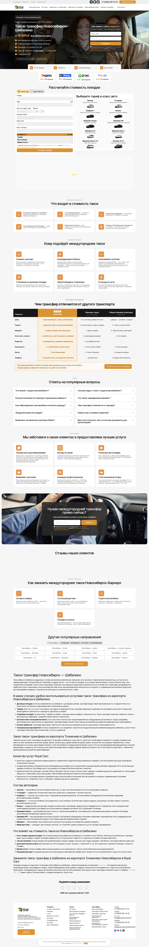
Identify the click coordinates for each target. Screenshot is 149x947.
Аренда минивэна (75, 921)
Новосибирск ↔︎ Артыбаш (29, 653)
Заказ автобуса (74, 923)
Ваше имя (20, 121)
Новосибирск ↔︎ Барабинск (59, 658)
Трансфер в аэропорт (99, 914)
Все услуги (121, 7)
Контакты (25, 2)
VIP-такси (72, 909)
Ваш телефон (22, 127)
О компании (16, 2)
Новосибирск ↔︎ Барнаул (89, 658)
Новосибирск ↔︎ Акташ (59, 648)
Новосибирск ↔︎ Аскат (89, 653)
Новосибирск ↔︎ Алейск (89, 648)
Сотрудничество (52, 920)
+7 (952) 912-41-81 (121, 913)
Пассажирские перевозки (74, 918)
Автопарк (50, 918)
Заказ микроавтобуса (92, 7)
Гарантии (50, 911)
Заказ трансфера (97, 909)
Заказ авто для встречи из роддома (99, 920)
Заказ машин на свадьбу (77, 911)
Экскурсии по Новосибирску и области (100, 923)
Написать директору (26, 932)
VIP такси (44, 7)
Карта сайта (21, 927)
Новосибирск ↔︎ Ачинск (119, 653)
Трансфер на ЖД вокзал (100, 911)
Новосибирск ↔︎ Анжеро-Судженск (119, 648)
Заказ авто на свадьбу (75, 7)
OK (86, 943)
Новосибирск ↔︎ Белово (119, 658)
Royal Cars (102, 865)
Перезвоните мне (128, 2)
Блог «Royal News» (53, 925)
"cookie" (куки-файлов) (77, 943)
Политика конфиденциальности (25, 922)
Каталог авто (42, 2)
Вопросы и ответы (53, 916)
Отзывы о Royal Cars (53, 909)
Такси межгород (34, 7)
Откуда (19, 95)
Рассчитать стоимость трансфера (118, 366)
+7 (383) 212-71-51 (109, 2)
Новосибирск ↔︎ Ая (29, 658)
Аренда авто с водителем (57, 7)
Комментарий (22, 114)
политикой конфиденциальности (48, 145)
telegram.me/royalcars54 (124, 927)
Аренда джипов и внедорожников (75, 928)
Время (35, 108)
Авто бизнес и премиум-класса (77, 914)
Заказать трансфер (107, 7)
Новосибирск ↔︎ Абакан (29, 648)
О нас (49, 914)
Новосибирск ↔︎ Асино (59, 653)
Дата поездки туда (24, 108)
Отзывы (33, 2)
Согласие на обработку (23, 925)
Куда (18, 101)
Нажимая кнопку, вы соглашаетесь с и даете (105, 48)
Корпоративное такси (99, 927)
